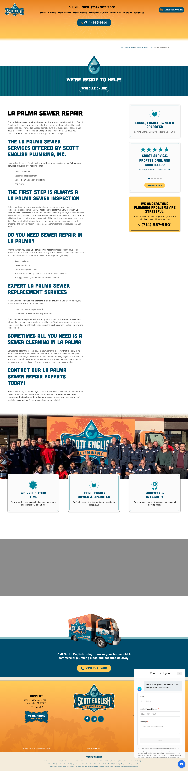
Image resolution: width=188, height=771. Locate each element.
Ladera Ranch (60, 763)
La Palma (54, 763)
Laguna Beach (67, 763)
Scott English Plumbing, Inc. (28, 391)
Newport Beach (124, 763)
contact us (23, 400)
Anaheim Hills (58, 761)
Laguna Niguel (82, 763)
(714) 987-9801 (156, 224)
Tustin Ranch (117, 766)
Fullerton (121, 761)
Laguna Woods (89, 763)
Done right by (91, 748)
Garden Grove (127, 761)
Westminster (129, 766)
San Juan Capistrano (87, 766)
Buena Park (68, 761)
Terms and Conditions (28, 748)
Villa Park (123, 766)
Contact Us (139, 13)
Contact (20, 133)
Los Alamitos (104, 763)
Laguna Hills (75, 763)
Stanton (107, 766)
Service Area (129, 47)
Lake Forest (97, 763)
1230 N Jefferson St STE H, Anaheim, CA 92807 (36, 701)
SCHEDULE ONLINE (173, 10)
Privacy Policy (40, 748)
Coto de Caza (89, 761)
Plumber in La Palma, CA (143, 47)
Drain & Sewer (64, 13)
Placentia (60, 766)
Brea (63, 761)
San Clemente (78, 766)
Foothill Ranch (107, 761)
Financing (127, 13)
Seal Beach (101, 766)
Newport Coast (132, 763)
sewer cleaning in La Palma (46, 354)
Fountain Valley (114, 761)
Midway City (110, 763)
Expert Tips (115, 13)
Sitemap (48, 748)
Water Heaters (80, 13)
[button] (149, 178)
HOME (122, 47)
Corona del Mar (75, 761)
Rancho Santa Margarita (68, 766)
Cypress (94, 761)
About (43, 13)
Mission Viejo (117, 763)
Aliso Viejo (46, 761)
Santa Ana (95, 766)
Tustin (111, 766)
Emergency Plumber (98, 13)
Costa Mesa (82, 761)
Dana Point (100, 761)
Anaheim (52, 761)
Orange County (53, 766)
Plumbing (52, 13)
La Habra (49, 763)
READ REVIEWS (155, 185)
